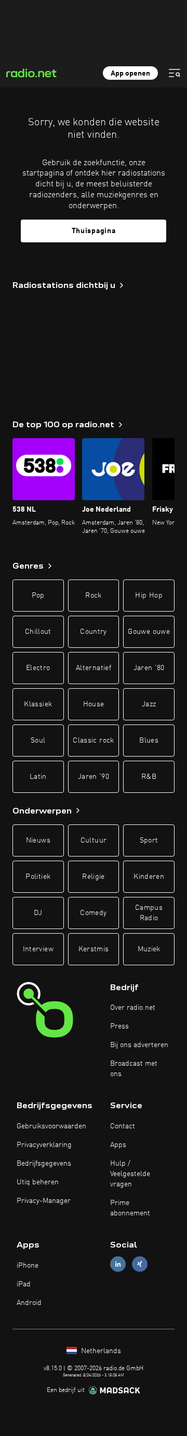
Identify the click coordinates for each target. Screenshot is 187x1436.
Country (93, 631)
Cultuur (93, 840)
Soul (38, 740)
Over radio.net (132, 1007)
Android (29, 1303)
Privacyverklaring (44, 1145)
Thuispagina (94, 231)
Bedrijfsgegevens (44, 1163)
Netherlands (100, 1351)
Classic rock (93, 740)
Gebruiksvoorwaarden (51, 1126)
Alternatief (93, 668)
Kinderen (148, 876)
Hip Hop (148, 595)
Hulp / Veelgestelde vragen (130, 1174)
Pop (38, 595)
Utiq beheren (38, 1182)
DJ (38, 913)
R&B (148, 776)
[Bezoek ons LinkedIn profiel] (118, 1264)
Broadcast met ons (133, 1069)
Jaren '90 (93, 776)
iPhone (27, 1265)
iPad (24, 1284)
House (93, 704)
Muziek (149, 949)
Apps (118, 1145)
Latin (38, 776)
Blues (148, 740)
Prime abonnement (130, 1208)
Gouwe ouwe (149, 631)
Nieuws (38, 840)
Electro (38, 668)
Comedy (93, 913)
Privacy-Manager (44, 1201)
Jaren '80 (149, 668)
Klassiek (38, 704)
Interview (38, 949)
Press (119, 1026)
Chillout (38, 631)
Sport (149, 840)
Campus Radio (149, 913)
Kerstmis (93, 949)
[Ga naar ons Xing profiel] (140, 1264)
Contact (122, 1126)
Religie (93, 876)
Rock (93, 595)
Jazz (149, 704)
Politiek (37, 876)
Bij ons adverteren (139, 1045)
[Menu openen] (174, 73)
